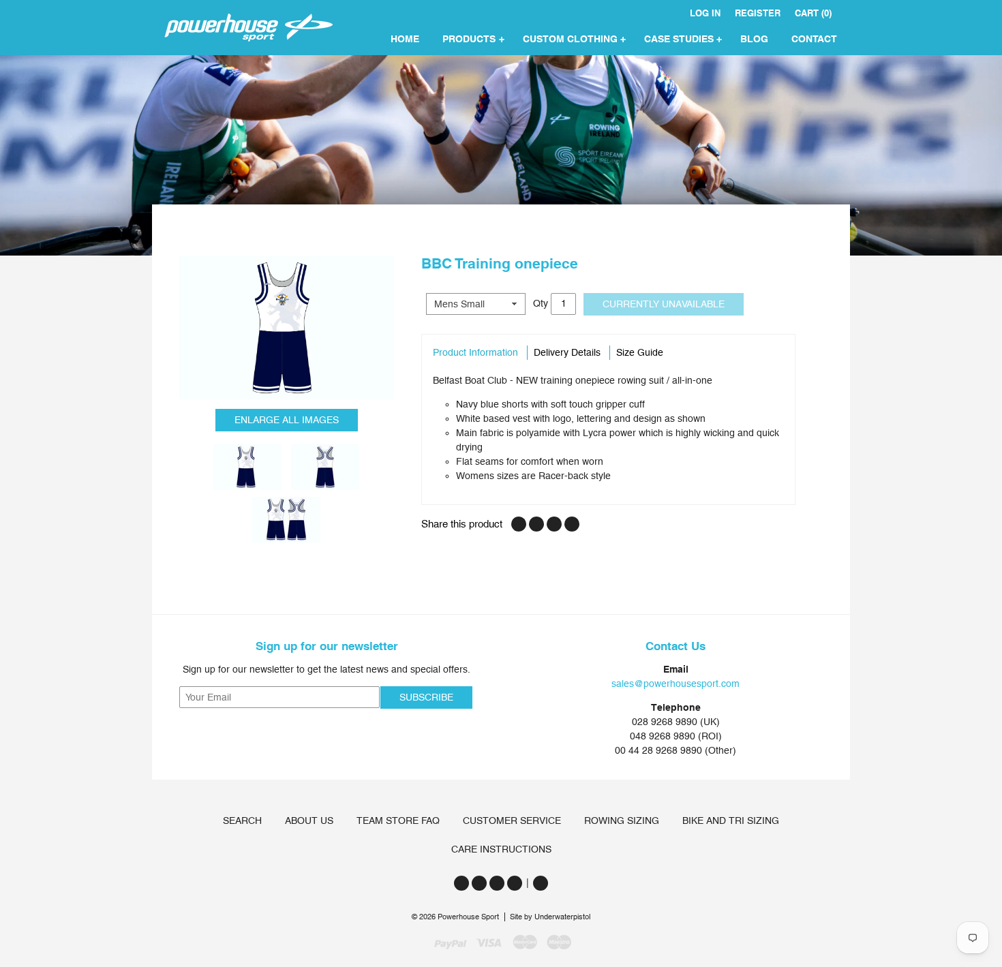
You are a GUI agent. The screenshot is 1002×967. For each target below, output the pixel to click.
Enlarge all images (286, 419)
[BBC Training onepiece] (286, 327)
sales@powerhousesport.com (675, 683)
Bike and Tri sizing (730, 820)
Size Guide (639, 352)
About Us (309, 820)
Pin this (554, 524)
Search (242, 820)
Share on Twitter (536, 524)
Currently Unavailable (664, 303)
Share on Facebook (518, 524)
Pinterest (514, 883)
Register (757, 13)
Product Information (475, 352)
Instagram (496, 883)
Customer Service (512, 820)
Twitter (461, 883)
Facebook (479, 883)
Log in (705, 13)
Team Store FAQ (398, 820)
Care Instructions (501, 849)
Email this (571, 524)
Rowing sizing (621, 820)
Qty (540, 302)
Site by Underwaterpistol (550, 916)
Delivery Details (567, 352)
